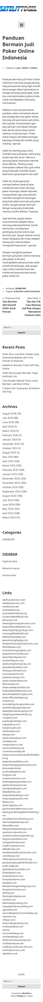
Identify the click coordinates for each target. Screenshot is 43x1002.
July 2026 (7, 417)
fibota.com (8, 802)
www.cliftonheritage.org (15, 697)
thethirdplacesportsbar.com (16, 781)
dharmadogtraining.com (15, 923)
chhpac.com (8, 919)
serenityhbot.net (11, 609)
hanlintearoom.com (12, 876)
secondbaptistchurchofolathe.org (20, 913)
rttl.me (5, 930)
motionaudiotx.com (12, 926)
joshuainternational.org (14, 613)
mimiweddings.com (12, 936)
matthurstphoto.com (13, 845)
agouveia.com (9, 909)
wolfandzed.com (11, 731)
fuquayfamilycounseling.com (17, 906)
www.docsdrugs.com (13, 677)
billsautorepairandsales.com (17, 828)
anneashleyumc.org (12, 660)
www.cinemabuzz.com (14, 737)
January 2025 (9, 474)
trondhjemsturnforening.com (17, 818)
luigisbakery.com (11, 724)
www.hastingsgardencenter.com (19, 764)
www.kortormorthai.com (15, 653)
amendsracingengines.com (16, 650)
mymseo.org (9, 916)
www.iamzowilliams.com (15, 761)
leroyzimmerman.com (14, 889)
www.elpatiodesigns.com (15, 795)
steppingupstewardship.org (17, 714)
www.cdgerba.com (12, 805)
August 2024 (9, 495)
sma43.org (8, 700)
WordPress (27, 993)
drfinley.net (8, 892)
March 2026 (8, 430)
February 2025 (10, 469)
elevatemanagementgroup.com (19, 886)
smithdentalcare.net (13, 943)
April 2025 (7, 461)
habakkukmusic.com (13, 603)
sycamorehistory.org (13, 748)
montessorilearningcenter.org (18, 835)
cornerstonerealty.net (13, 751)
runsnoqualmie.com (13, 673)
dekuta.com (8, 734)
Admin (34, 68)
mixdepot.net (9, 741)
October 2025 (9, 448)
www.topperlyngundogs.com (17, 630)
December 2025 (11, 443)
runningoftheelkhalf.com (15, 633)
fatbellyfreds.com (11, 791)
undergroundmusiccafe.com (17, 946)
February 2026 (10, 435)
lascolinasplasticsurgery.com (17, 694)
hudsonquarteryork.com (15, 798)
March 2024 (9, 517)
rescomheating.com (13, 933)
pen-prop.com (9, 620)
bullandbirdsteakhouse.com (17, 690)
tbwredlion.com (10, 825)
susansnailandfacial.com (15, 616)
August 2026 (9, 413)
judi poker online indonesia (27, 291)
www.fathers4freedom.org (16, 626)
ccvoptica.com (10, 717)
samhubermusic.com (13, 950)
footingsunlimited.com (14, 670)
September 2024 (11, 491)
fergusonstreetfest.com (14, 839)
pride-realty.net (10, 866)
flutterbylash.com (11, 872)
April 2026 (7, 426)
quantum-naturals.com (14, 832)
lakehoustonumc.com (13, 599)
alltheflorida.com (11, 849)
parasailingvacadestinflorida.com (19, 862)
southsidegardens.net (13, 771)
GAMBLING (20, 288)
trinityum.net (9, 775)
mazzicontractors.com (14, 778)
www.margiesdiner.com (14, 680)
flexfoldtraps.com (11, 647)
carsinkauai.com (11, 855)
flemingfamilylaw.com (14, 896)
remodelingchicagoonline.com (18, 704)
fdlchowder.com (10, 684)
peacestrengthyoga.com (15, 640)
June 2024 (8, 504)
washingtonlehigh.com (14, 721)
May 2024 (7, 508)
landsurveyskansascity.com (16, 663)
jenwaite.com (9, 882)
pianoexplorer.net (11, 768)
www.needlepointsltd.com (16, 687)
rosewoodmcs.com (12, 744)
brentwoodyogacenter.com (16, 707)
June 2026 (8, 422)
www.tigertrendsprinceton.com (18, 623)
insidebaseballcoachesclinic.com (19, 852)
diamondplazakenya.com (15, 822)
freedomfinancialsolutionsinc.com (20, 643)
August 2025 (9, 452)
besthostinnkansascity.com (16, 940)
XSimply (19, 996)
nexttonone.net (10, 606)
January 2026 (9, 439)
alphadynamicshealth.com (16, 869)
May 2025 (7, 456)
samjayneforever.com (13, 842)
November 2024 (11, 482)
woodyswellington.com (14, 788)
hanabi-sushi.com (11, 727)
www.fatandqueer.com (14, 657)
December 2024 (11, 478)
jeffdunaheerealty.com (14, 636)
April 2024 (8, 513)
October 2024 (9, 487)
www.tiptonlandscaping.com (17, 711)
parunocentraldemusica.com (17, 808)
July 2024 (7, 500)
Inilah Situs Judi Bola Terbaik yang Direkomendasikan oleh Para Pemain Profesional (20, 357)
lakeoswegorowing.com (15, 903)
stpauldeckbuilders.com (15, 667)
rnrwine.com (9, 899)
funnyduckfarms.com (13, 879)
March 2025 (8, 465)
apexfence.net (9, 953)
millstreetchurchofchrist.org (17, 859)
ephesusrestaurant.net (14, 785)
